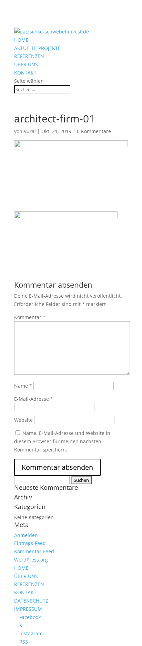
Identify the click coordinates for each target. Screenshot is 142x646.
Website (23, 420)
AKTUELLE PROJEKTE (37, 48)
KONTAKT (25, 72)
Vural (30, 131)
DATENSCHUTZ (31, 600)
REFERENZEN (29, 56)
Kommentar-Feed (34, 551)
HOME (21, 40)
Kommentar (29, 317)
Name (23, 385)
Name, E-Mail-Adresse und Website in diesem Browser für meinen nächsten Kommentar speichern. (62, 441)
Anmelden (26, 535)
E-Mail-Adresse (33, 399)
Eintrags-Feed (30, 543)
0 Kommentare (94, 131)
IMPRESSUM (28, 609)
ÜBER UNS (26, 64)
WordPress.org (31, 559)
